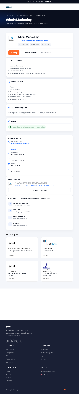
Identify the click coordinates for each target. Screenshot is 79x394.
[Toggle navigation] (71, 7)
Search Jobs (10, 349)
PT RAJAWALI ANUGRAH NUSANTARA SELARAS (33, 40)
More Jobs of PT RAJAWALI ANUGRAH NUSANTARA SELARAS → (35, 185)
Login (43, 356)
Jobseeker (9, 362)
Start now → (48, 2)
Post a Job (44, 349)
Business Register (47, 353)
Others (13, 149)
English (44, 374)
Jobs (13, 15)
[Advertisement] (39, 302)
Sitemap (9, 381)
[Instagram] (20, 341)
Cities (8, 356)
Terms (8, 374)
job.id (8, 326)
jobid (8, 6)
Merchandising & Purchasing (24, 15)
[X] (12, 341)
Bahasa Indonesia (48, 371)
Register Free (11, 359)
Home (8, 15)
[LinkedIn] (7, 341)
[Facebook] (16, 341)
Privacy (8, 377)
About (8, 371)
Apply (15, 53)
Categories (10, 353)
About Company (41, 190)
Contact (43, 359)
